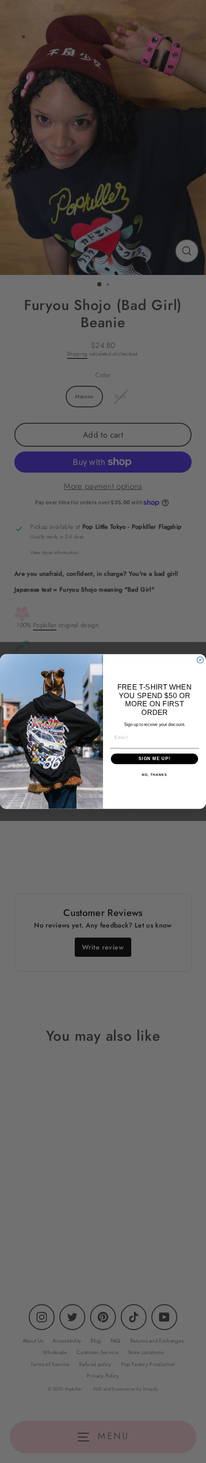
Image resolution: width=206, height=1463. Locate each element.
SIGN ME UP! (154, 759)
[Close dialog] (200, 660)
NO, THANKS (154, 775)
